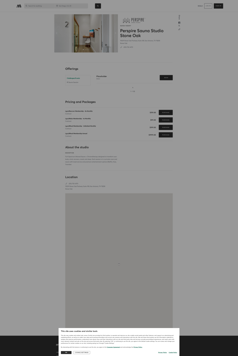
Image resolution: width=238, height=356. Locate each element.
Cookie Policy (173, 352)
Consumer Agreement (113, 347)
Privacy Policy (138, 347)
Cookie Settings (82, 352)
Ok (66, 352)
